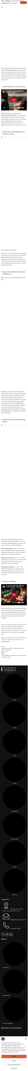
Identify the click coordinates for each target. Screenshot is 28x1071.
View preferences (14, 1064)
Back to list (4, 651)
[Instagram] (7, 934)
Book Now (23, 2)
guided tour (20, 403)
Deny (14, 1060)
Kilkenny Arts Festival (7, 257)
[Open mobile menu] (1, 2)
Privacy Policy (14, 1068)
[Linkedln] (11, 934)
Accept (14, 1056)
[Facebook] (3, 934)
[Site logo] (14, 2)
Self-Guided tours (5, 411)
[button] (26, 1039)
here (8, 641)
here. (10, 265)
